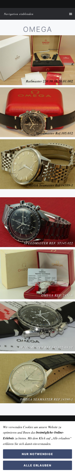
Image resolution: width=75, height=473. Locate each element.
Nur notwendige (37, 454)
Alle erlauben (37, 465)
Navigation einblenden (18, 14)
